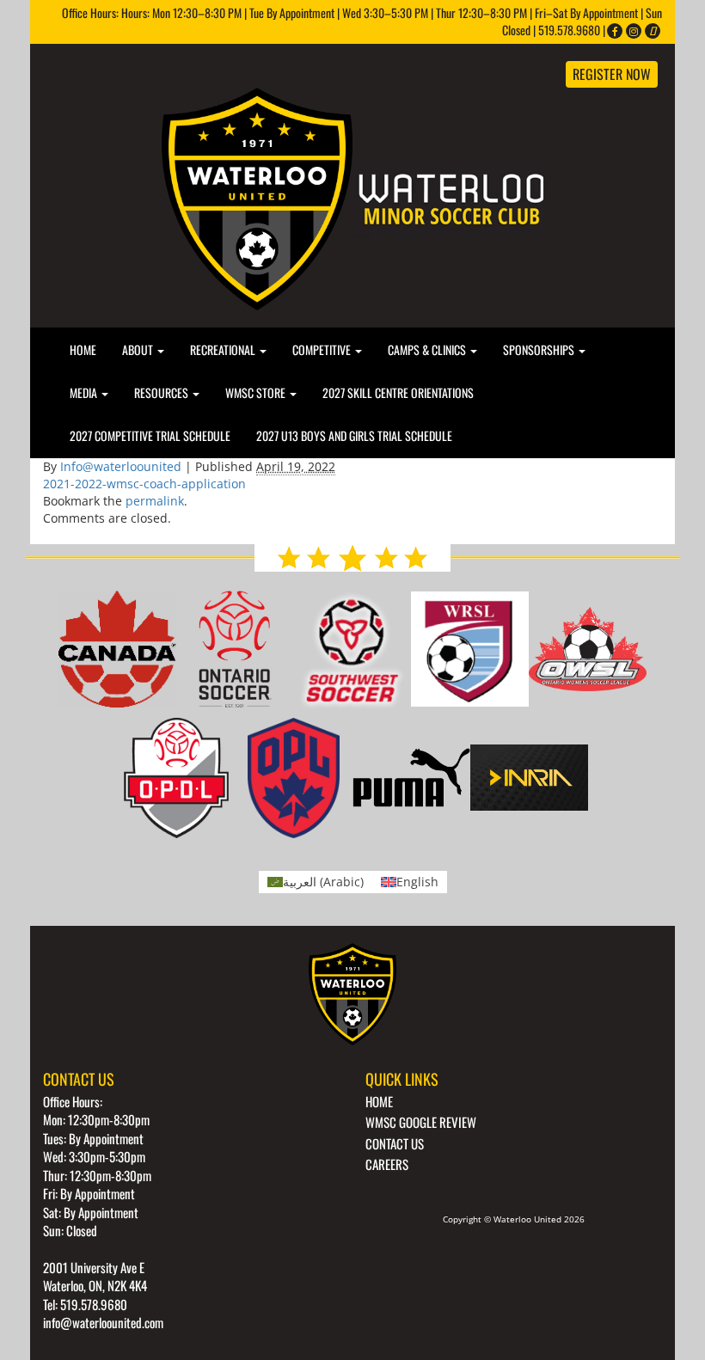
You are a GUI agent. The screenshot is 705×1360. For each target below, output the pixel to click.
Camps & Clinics (428, 349)
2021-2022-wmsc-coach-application (144, 483)
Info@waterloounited (120, 466)
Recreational (224, 349)
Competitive (322, 349)
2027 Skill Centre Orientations (398, 392)
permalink (155, 501)
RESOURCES (162, 392)
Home (83, 349)
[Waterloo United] (352, 197)
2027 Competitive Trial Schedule (150, 435)
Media (85, 392)
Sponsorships (540, 349)
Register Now (612, 74)
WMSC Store (256, 392)
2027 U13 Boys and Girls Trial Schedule (354, 435)
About (139, 349)
